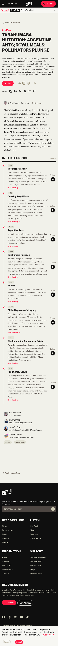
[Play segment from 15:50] (4, 227)
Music (32, 530)
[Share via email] (34, 91)
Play (9, 83)
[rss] (19, 84)
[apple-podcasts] (23, 84)
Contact (5, 573)
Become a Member (38, 557)
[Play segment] (53, 179)
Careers (5, 561)
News (4, 526)
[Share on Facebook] (15, 91)
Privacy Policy (48, 635)
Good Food (6, 30)
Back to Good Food (12, 23)
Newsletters (7, 569)
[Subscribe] (53, 509)
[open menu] (4, 4)
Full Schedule (35, 538)
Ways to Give (35, 565)
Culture (7, 442)
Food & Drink (20, 442)
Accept (19, 642)
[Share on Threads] (20, 91)
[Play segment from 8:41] (4, 193)
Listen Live (12, 3)
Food (4, 534)
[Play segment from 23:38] (4, 252)
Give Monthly (25, 603)
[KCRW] (6, 494)
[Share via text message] (30, 91)
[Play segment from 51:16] (4, 369)
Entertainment (8, 530)
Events (5, 542)
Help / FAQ (6, 565)
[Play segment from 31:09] (4, 282)
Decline (6, 642)
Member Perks (36, 573)
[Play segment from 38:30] (4, 307)
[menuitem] (34, 83)
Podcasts (34, 534)
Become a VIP (36, 561)
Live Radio (34, 526)
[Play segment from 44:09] (4, 338)
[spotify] (28, 84)
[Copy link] (10, 91)
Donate (50, 4)
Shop (32, 569)
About (4, 557)
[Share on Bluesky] (25, 91)
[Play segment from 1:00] (4, 166)
